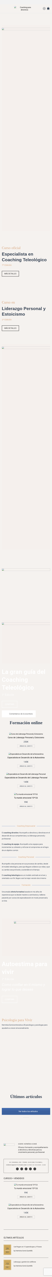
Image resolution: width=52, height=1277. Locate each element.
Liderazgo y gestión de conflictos (25, 1262)
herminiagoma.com (36, 1165)
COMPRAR (9, 704)
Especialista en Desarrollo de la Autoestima (26, 757)
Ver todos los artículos (28, 1111)
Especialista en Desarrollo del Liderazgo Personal (26, 777)
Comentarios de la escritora (21, 714)
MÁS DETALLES (10, 274)
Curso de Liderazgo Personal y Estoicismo (26, 737)
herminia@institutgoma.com (16, 1165)
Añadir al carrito (26, 746)
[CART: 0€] (48, 7)
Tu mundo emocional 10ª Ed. (26, 798)
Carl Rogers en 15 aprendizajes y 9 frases (28, 1247)
